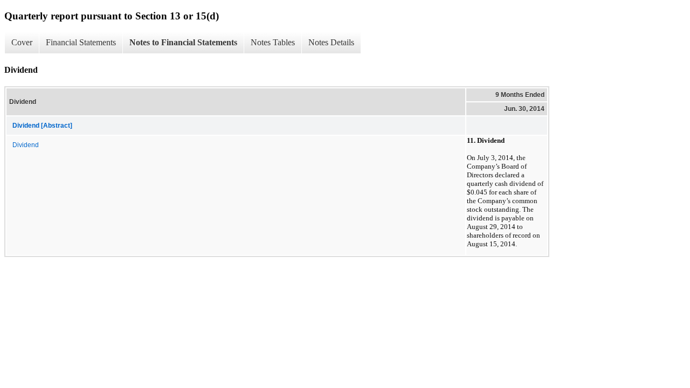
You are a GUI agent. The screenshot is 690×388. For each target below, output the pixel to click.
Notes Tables (273, 42)
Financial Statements (81, 42)
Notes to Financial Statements (183, 42)
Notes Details (331, 42)
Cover (21, 42)
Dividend (25, 145)
